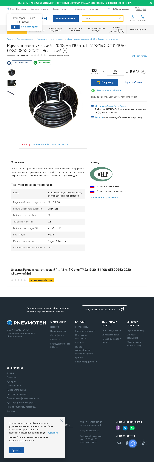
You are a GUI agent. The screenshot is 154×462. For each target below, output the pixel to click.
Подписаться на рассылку (100, 309)
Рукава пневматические (108, 39)
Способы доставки (111, 330)
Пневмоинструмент (85, 331)
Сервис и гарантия (61, 9)
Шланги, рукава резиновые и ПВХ (81, 39)
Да (15, 27)
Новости (54, 327)
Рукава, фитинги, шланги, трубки (50, 39)
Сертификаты (57, 335)
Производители (58, 331)
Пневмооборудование (86, 361)
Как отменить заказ (17, 394)
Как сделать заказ (16, 390)
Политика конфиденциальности (23, 398)
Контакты (93, 9)
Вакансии (12, 377)
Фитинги (79, 342)
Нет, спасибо (61, 420)
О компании (80, 9)
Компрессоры (82, 327)
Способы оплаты (110, 334)
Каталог (80, 322)
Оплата (99, 117)
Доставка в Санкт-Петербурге (110, 106)
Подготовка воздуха (25, 39)
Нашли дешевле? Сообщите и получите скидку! (114, 97)
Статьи (10, 373)
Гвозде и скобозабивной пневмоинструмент (85, 350)
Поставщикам (14, 385)
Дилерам (11, 381)
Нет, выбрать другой (29, 27)
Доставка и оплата (39, 9)
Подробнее (52, 433)
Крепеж (79, 357)
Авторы (11, 411)
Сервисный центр (135, 330)
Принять (16, 450)
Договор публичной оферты (21, 402)
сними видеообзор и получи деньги (50, 144)
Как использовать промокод (21, 407)
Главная (10, 39)
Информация (15, 368)
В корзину (107, 82)
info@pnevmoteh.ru (120, 9)
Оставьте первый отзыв (58, 56)
